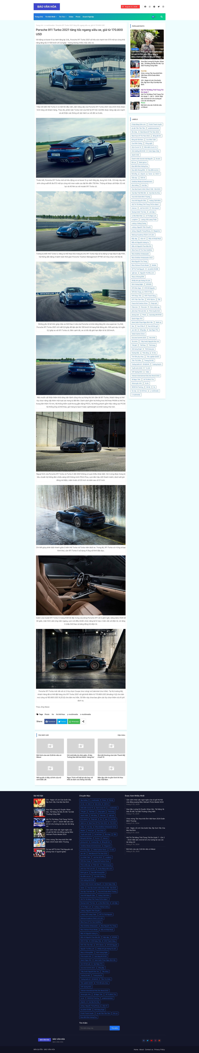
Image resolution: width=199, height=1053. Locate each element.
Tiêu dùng (145, 353)
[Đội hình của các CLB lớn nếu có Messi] (135, 106)
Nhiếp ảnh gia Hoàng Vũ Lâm (141, 280)
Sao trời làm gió (153, 326)
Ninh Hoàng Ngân (137, 284)
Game (150, 174)
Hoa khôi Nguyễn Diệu (139, 200)
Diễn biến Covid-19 (150, 147)
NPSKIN (148, 284)
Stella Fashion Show (138, 334)
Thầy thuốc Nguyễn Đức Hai (150, 341)
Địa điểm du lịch (153, 170)
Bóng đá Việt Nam (137, 139)
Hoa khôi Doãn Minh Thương (141, 197)
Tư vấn (148, 368)
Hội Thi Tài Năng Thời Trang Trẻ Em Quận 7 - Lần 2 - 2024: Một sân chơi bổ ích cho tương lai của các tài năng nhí (60, 822)
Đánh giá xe (143, 162)
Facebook (51, 721)
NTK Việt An (151, 299)
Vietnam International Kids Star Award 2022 (145, 375)
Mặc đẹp (134, 238)
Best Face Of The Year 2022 (141, 136)
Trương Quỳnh (156, 364)
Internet (134, 208)
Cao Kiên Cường (137, 143)
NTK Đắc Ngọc (136, 288)
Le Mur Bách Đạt (137, 216)
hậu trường (135, 185)
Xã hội (148, 387)
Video (71, 17)
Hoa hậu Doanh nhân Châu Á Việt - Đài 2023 (146, 189)
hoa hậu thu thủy (154, 193)
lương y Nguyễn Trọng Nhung (141, 231)
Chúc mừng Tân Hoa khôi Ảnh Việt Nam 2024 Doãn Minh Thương (59, 840)
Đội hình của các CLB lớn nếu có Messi (49, 756)
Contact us (149, 1049)
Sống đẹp (143, 330)
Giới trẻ (142, 177)
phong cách (135, 315)
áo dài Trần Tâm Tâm (138, 128)
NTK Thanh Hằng (150, 296)
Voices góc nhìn (137, 383)
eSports (142, 174)
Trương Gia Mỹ (149, 360)
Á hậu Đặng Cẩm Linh (139, 124)
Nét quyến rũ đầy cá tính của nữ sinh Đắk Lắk (49, 778)
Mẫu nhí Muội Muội (155, 238)
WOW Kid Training (137, 387)
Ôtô (159, 299)
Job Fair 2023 (144, 208)
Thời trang (152, 345)
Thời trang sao (149, 349)
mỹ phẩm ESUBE (153, 269)
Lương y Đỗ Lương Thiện (149, 219)
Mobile (154, 265)
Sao (133, 326)
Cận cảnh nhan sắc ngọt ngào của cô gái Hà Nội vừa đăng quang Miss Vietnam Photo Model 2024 (59, 832)
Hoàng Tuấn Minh (155, 200)
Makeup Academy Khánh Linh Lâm (143, 235)
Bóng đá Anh (157, 136)
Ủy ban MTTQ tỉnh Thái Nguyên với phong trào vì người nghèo (59, 850)
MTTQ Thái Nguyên (138, 269)
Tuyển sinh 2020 (137, 368)
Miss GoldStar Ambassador (140, 254)
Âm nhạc (134, 132)
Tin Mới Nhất (50, 17)
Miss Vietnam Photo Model (140, 265)
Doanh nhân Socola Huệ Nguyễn (142, 158)
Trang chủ (39, 25)
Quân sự (158, 322)
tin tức (154, 353)
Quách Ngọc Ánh (137, 318)
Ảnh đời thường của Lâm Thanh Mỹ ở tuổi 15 (111, 756)
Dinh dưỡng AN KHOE (138, 151)
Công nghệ (148, 143)
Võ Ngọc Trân (136, 379)
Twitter (63, 721)
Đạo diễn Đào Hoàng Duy (140, 166)
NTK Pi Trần (148, 292)
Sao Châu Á (141, 326)
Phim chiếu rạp (154, 307)
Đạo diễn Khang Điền (138, 170)
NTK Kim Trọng (136, 292)
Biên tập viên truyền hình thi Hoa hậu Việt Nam (110, 778)
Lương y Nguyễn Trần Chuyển (141, 227)
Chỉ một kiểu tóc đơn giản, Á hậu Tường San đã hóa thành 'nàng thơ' (80, 756)
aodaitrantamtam (153, 128)
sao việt (134, 330)
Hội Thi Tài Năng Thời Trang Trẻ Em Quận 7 (145, 204)
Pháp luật (154, 303)
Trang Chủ (39, 17)
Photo (78, 17)
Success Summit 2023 (139, 337)
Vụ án (147, 383)
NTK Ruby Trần (136, 296)
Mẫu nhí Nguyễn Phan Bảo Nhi (141, 246)
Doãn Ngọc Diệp (154, 151)
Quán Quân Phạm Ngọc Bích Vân (142, 322)
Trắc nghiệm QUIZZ (153, 356)
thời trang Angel (137, 349)
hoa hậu (144, 185)
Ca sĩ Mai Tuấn (151, 139)
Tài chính (135, 341)
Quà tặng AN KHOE (155, 315)
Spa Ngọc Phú (153, 330)
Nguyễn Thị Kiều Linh (147, 273)
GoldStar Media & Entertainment (142, 181)
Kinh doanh (155, 208)
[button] (161, 16)
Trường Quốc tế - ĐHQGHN (140, 364)
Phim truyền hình (154, 311)
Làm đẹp (152, 212)
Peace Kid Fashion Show (140, 303)
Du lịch (158, 158)
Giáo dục (134, 177)
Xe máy (134, 391)
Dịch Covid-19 (136, 147)
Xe (53, 714)
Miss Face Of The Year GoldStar (142, 250)
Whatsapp (75, 721)
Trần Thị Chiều (136, 360)
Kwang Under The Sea (139, 212)
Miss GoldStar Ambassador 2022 (142, 257)
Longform (135, 219)
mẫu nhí (142, 238)
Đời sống (134, 174)
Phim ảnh (144, 307)
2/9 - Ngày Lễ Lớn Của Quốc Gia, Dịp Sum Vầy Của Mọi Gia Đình (58, 801)
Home (136, 1049)
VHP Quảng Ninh (137, 372)
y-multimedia (72, 714)
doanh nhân (135, 155)
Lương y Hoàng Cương (139, 223)
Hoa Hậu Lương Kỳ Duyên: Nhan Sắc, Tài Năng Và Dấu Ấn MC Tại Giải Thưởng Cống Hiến (60, 811)
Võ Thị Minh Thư (148, 379)
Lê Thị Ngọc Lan (151, 216)
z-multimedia (49, 25)
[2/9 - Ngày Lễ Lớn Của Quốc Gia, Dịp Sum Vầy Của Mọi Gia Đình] (135, 83)
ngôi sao (134, 273)
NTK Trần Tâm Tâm (138, 299)
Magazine (157, 231)
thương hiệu (135, 353)
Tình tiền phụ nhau (138, 356)
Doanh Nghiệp (88, 17)
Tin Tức (62, 17)
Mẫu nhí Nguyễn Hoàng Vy (140, 242)
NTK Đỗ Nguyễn (149, 288)
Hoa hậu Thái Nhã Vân (139, 193)
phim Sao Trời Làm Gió (139, 311)
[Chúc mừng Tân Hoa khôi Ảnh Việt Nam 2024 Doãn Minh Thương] (135, 74)
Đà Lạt (134, 162)
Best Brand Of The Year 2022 (149, 132)
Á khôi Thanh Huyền (155, 124)
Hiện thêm (121, 735)
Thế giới (134, 345)
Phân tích (135, 307)
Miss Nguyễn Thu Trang (139, 261)
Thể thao (143, 345)
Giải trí (157, 174)
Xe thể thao (60, 714)
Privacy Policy (159, 1049)
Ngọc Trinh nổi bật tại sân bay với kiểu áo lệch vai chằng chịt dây (80, 778)
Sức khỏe (152, 337)
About (141, 1049)
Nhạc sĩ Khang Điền (138, 277)
